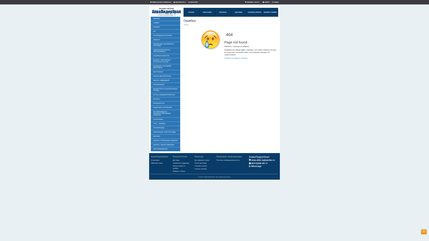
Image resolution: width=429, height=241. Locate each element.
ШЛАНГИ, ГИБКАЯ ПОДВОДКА (164, 145)
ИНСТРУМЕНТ (158, 72)
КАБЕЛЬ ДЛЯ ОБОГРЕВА (162, 76)
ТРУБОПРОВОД (158, 128)
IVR (154, 31)
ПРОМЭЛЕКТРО (158, 103)
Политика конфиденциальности (228, 160)
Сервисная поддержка (181, 163)
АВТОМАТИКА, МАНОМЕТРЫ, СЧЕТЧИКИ (163, 45)
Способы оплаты (201, 166)
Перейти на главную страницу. (236, 58)
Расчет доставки (201, 163)
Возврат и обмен (179, 171)
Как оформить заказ (202, 160)
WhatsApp (194, 2)
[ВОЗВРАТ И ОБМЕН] (270, 16)
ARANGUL (156, 18)
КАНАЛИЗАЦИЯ (158, 84)
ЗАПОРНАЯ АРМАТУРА (161, 56)
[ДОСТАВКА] (238, 16)
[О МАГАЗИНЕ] (207, 16)
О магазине (155, 160)
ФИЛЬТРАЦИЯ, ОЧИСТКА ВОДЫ (164, 132)
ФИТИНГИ (156, 136)
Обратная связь (157, 163)
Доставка (176, 160)
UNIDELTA (156, 40)
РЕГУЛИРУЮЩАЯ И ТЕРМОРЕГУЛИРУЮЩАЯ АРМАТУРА (162, 113)
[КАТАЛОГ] (191, 16)
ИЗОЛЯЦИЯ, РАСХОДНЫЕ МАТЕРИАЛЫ (162, 67)
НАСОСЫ (156, 99)
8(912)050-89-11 (181, 2)
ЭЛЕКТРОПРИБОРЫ (160, 149)
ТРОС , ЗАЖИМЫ (159, 123)
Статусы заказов (201, 169)
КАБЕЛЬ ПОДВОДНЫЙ (161, 80)
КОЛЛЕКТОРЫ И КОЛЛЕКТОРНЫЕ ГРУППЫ (165, 89)
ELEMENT (156, 27)
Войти (267, 2)
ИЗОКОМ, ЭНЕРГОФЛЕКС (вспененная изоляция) (162, 61)
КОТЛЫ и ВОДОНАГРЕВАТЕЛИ (164, 95)
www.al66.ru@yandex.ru (161, 2)
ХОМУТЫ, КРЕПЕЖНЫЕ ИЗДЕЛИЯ (165, 140)
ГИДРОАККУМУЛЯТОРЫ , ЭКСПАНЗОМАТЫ (162, 50)
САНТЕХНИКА (158, 119)
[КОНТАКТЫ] (223, 16)
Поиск (276, 2)
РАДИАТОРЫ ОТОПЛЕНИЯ (162, 107)
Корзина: (253, 2)
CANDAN (156, 23)
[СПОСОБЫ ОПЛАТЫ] (254, 16)
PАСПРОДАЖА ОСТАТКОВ (162, 35)
